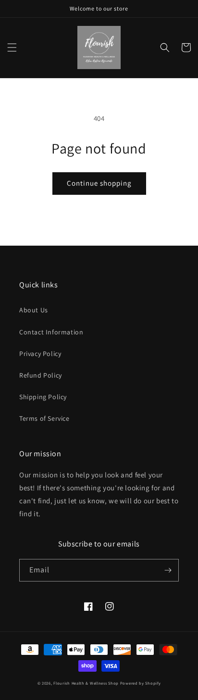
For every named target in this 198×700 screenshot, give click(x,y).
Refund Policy (40, 375)
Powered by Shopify (140, 683)
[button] (12, 47)
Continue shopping (99, 183)
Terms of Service (44, 418)
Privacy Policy (40, 353)
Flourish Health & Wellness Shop (86, 683)
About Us (33, 310)
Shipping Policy (43, 396)
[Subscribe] (167, 570)
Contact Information (51, 332)
